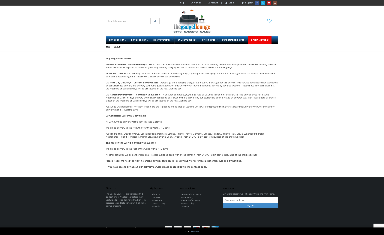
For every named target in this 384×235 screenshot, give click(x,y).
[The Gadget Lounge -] (192, 21)
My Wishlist (196, 3)
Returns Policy (187, 203)
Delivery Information (190, 200)
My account (157, 200)
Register (249, 3)
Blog (182, 3)
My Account (213, 3)
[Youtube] (269, 3)
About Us (156, 194)
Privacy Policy (187, 197)
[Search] (155, 21)
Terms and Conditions (191, 194)
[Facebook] (257, 3)
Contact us (157, 197)
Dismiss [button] (195, 231)
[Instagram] (275, 3)
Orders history (158, 203)
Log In (231, 3)
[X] (263, 3)
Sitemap (185, 206)
